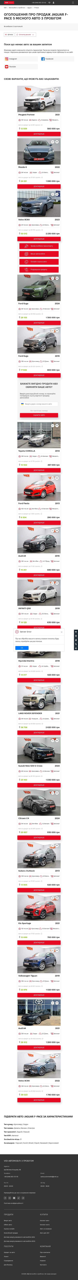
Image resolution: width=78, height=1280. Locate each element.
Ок (22, 648)
